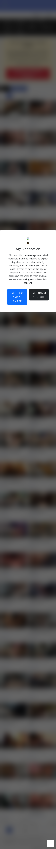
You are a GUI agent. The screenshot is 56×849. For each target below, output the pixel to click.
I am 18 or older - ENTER (17, 297)
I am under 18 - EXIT (38, 295)
